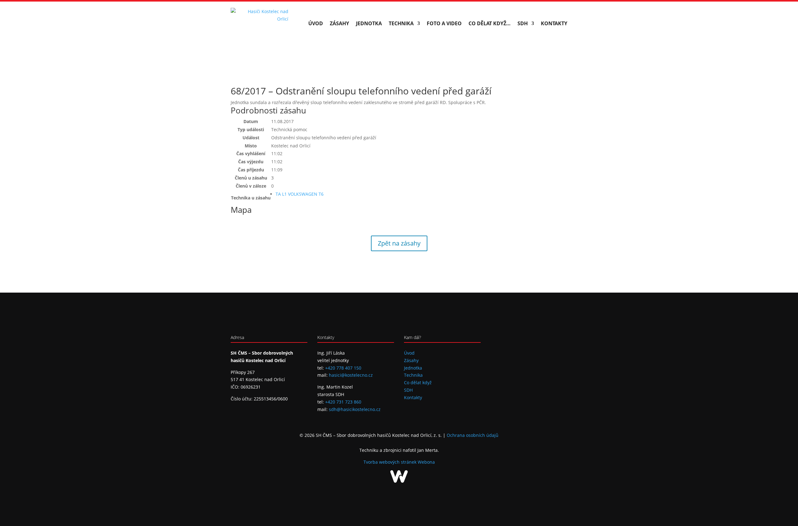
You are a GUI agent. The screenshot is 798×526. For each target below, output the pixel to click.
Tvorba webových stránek (390, 462)
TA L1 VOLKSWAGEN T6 (300, 194)
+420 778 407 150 (343, 368)
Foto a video (444, 23)
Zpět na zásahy (399, 243)
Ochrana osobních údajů (472, 435)
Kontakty (554, 23)
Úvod (315, 23)
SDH (522, 23)
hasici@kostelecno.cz (351, 375)
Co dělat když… (490, 23)
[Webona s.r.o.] (399, 481)
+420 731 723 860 (343, 402)
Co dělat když (418, 382)
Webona (426, 462)
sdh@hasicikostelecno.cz (355, 409)
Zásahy (339, 23)
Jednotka (369, 23)
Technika (401, 23)
